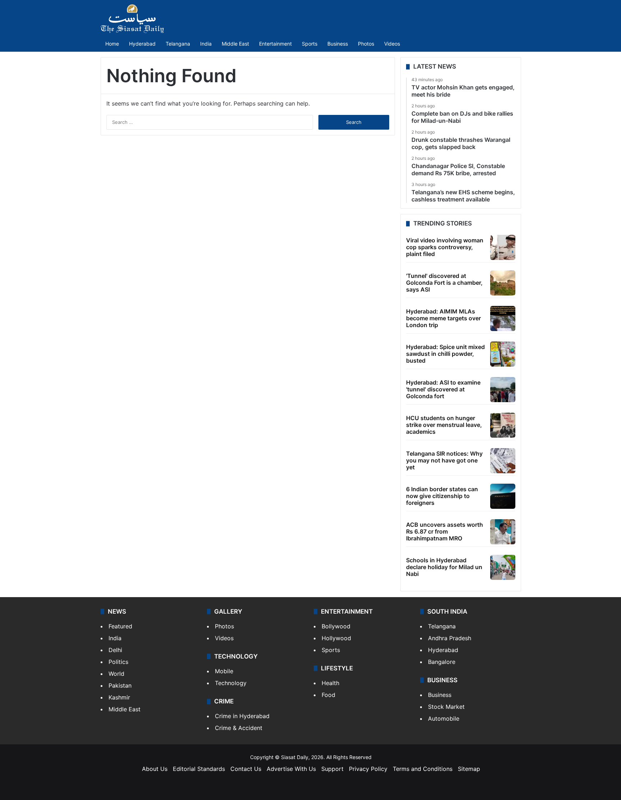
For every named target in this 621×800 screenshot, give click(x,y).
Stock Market (446, 706)
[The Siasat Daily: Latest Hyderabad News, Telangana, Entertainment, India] (132, 18)
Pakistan (120, 685)
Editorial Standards (199, 768)
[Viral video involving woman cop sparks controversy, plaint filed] (502, 247)
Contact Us (245, 768)
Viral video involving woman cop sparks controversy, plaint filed (444, 247)
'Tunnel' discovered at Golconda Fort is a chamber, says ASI (444, 282)
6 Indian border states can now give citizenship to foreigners (442, 495)
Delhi (115, 650)
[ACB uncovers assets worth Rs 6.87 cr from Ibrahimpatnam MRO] (502, 531)
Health (330, 683)
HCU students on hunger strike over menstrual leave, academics (444, 424)
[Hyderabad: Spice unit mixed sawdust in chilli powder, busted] (502, 354)
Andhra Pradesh (449, 638)
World (116, 673)
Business (337, 44)
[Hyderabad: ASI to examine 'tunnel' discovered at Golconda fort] (502, 389)
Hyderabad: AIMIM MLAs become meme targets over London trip (443, 318)
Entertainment (275, 44)
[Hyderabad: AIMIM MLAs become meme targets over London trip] (502, 318)
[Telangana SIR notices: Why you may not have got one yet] (502, 460)
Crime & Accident (238, 727)
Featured (120, 626)
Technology (231, 683)
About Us (154, 768)
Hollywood (336, 638)
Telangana (178, 44)
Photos (366, 44)
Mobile (224, 671)
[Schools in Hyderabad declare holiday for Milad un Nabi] (502, 567)
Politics (118, 661)
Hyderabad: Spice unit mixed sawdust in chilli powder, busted (445, 353)
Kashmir (119, 697)
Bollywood (336, 626)
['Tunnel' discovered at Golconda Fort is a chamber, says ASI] (502, 283)
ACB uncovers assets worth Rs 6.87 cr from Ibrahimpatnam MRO (444, 531)
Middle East (235, 44)
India (206, 44)
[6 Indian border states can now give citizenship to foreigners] (502, 496)
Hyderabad (142, 44)
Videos (392, 44)
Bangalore (441, 661)
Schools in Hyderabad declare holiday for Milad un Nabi (444, 567)
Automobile (443, 718)
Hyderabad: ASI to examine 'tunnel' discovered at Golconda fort (443, 389)
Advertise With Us (291, 768)
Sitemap (469, 768)
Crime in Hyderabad (242, 716)
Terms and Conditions (422, 768)
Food (328, 694)
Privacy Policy (368, 768)
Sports (309, 44)
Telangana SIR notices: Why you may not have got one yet (444, 460)
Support (332, 768)
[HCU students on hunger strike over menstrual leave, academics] (502, 425)
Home (112, 44)
